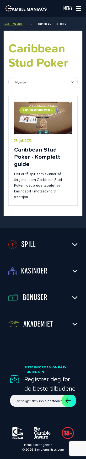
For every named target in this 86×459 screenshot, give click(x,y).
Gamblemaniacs (13, 24)
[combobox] (43, 82)
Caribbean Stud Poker (37, 110)
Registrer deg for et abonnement (69, 401)
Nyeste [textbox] (20, 82)
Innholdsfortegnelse (38, 445)
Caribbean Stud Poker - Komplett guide (37, 156)
